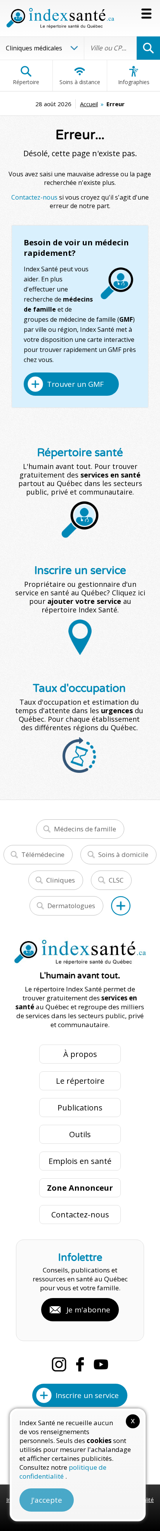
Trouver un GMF (75, 384)
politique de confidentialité (62, 1472)
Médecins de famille (85, 828)
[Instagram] (59, 1364)
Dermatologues (71, 905)
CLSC (116, 880)
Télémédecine (42, 854)
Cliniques (60, 880)
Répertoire (26, 82)
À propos (80, 1054)
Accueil (89, 104)
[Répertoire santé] (120, 905)
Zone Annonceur (80, 1188)
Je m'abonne (88, 1310)
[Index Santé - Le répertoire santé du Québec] (60, 18)
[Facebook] (80, 1364)
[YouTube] (101, 1364)
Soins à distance (79, 82)
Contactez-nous (34, 197)
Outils (80, 1134)
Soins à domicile (123, 854)
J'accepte (46, 1500)
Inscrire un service (87, 1395)
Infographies (134, 82)
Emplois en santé (80, 1161)
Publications (80, 1107)
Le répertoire (80, 1081)
